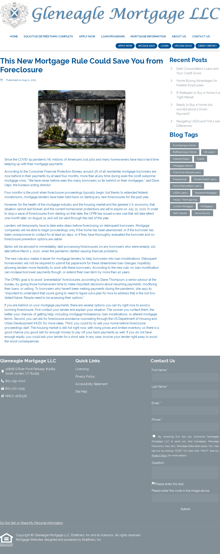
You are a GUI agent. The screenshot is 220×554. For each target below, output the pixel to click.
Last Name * (160, 386)
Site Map (81, 391)
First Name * (160, 370)
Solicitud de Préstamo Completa (48, 36)
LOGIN (164, 45)
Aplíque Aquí (146, 45)
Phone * (157, 419)
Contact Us (201, 36)
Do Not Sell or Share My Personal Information (31, 523)
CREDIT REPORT (207, 45)
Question (158, 462)
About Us (179, 36)
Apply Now (87, 36)
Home (14, 36)
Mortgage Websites (30, 539)
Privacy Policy (85, 376)
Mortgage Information (148, 36)
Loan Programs (113, 36)
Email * (156, 403)
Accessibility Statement (91, 384)
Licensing (82, 369)
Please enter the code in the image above (180, 490)
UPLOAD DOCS (183, 45)
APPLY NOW (125, 45)
